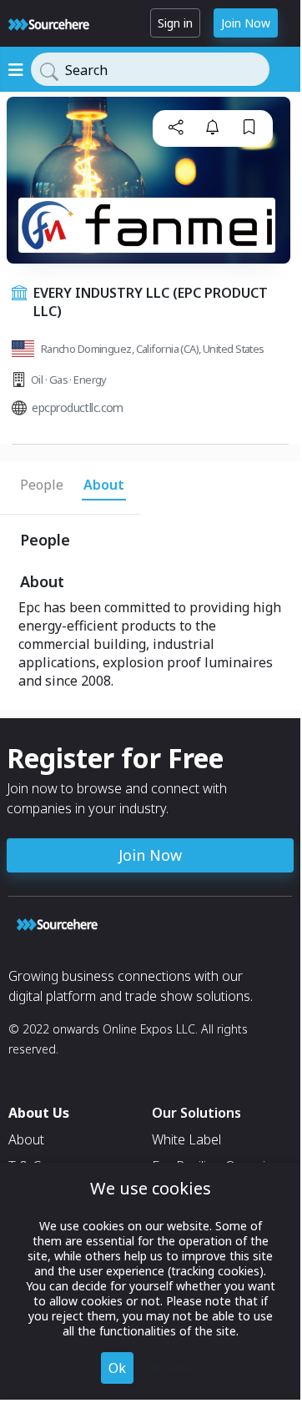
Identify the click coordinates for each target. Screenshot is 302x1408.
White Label (186, 1139)
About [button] (103, 484)
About (26, 1139)
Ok (117, 1368)
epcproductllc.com (77, 407)
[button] (176, 126)
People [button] (41, 484)
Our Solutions (196, 1113)
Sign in (175, 23)
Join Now (245, 23)
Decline (168, 1368)
